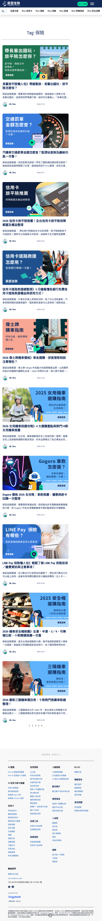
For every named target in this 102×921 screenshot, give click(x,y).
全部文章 (14, 11)
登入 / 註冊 (82, 4)
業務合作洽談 (13, 874)
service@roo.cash (15, 878)
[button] (50, 915)
